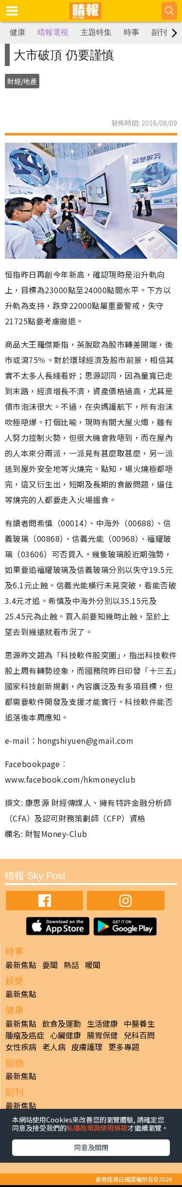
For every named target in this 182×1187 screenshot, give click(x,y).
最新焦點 (20, 964)
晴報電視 (52, 32)
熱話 (71, 964)
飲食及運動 (61, 1023)
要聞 (50, 964)
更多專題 (123, 1047)
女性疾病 (20, 1047)
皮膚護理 (86, 1047)
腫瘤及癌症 (24, 1035)
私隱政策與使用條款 (97, 1128)
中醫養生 (139, 1023)
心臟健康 (65, 1035)
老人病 (54, 1047)
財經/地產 (22, 81)
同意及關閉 (91, 1147)
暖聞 (92, 964)
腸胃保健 (102, 1035)
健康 (17, 32)
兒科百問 (139, 1035)
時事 (131, 32)
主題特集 (96, 32)
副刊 (159, 32)
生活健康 (102, 1023)
